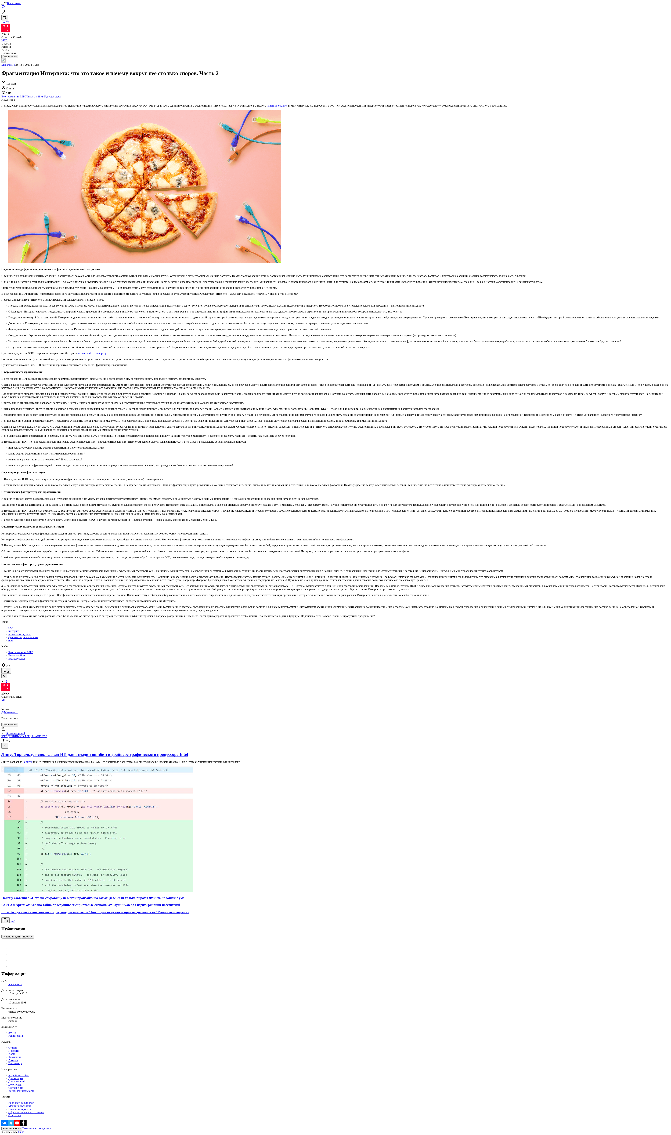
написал (28, 761)
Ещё (12, 921)
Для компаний (17, 1081)
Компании (14, 1057)
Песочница (15, 1063)
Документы (15, 1084)
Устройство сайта (18, 1075)
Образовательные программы (26, 1112)
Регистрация (15, 1035)
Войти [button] (5, 21)
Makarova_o (8, 64)
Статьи (12, 1047)
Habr (20, 1131)
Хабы (11, 1053)
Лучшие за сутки (11, 936)
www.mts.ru (15, 984)
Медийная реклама (19, 1105)
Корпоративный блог (21, 1102)
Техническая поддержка (36, 1128)
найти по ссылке (277, 105)
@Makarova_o (9, 712)
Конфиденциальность (21, 1090)
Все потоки (14, 3)
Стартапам (14, 1115)
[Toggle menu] (2, 4)
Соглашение (15, 1087)
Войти (12, 1032)
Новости (13, 1050)
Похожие (28, 936)
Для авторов (15, 1078)
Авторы (13, 1060)
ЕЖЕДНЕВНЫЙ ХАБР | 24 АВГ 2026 (24, 736)
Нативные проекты (19, 1109)
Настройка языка (12, 1128)
